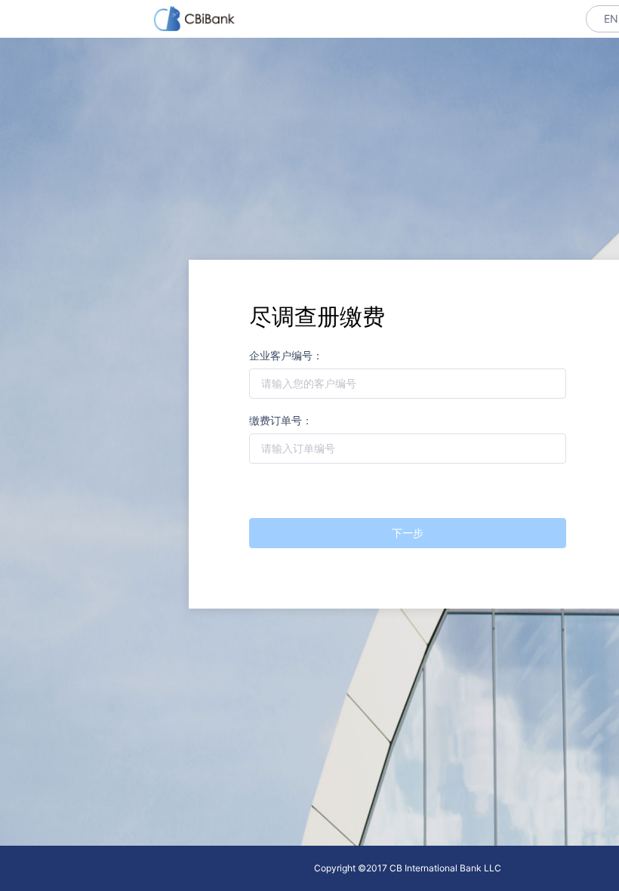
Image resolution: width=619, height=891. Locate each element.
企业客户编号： (286, 356)
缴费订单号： (281, 421)
